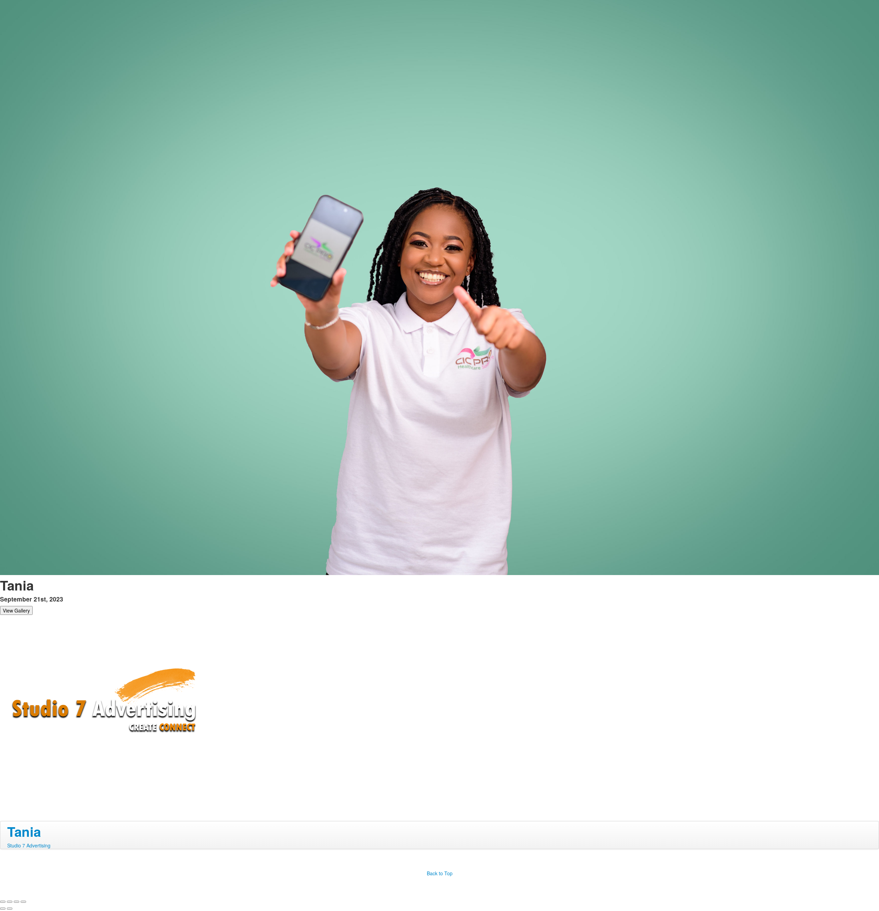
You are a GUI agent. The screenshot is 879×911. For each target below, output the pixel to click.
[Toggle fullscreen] (16, 902)
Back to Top (440, 873)
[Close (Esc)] (2, 902)
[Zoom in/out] (23, 902)
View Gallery (16, 610)
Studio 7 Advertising (28, 845)
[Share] (9, 902)
